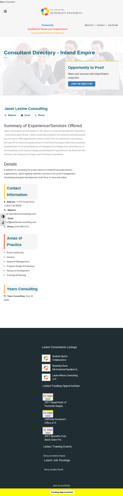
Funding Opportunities (62, 492)
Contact (101, 25)
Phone (41, 115)
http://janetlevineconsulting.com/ (20, 214)
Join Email (113, 25)
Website (12, 115)
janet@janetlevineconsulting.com (20, 222)
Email (27, 115)
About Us (89, 25)
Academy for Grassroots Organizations (48, 29)
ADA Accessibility (61, 485)
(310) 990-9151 (22, 226)
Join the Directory (82, 84)
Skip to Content (7, 2)
